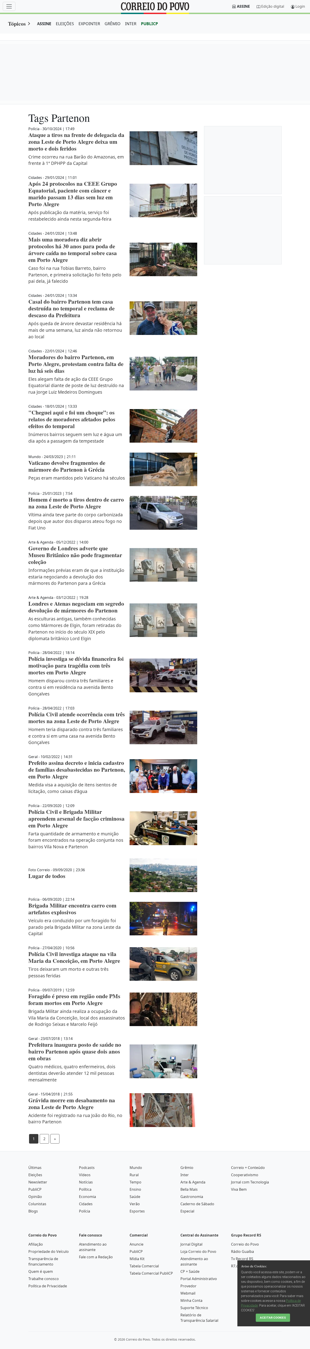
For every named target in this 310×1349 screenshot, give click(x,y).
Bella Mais (189, 1189)
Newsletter (37, 1182)
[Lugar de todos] (163, 875)
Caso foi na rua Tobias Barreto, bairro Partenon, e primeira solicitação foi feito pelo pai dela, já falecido (74, 274)
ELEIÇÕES (65, 23)
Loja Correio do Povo (198, 1251)
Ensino (135, 1189)
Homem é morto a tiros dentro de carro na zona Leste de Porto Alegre (76, 502)
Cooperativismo (244, 1174)
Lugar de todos (46, 876)
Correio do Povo (245, 1244)
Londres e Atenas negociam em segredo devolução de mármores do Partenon (76, 607)
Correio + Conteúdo (248, 1167)
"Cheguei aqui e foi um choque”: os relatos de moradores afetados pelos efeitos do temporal (71, 419)
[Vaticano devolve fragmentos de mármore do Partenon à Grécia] (163, 469)
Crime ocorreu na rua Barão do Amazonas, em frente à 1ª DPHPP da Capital (76, 160)
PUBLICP (149, 23)
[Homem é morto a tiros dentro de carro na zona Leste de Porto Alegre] (163, 513)
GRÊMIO (113, 23)
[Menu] (9, 6)
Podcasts (87, 1167)
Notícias (86, 1182)
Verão (135, 1203)
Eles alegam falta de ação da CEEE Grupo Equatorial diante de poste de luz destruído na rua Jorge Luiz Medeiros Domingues (76, 385)
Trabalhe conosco (43, 1278)
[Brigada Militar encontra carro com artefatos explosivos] (163, 919)
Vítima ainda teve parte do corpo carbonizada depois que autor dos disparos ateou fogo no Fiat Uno (75, 521)
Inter (184, 1174)
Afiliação (35, 1244)
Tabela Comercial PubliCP (151, 1273)
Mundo (136, 1167)
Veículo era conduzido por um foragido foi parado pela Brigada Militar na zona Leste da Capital (74, 927)
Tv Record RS (242, 1258)
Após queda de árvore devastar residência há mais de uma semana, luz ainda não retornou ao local (75, 330)
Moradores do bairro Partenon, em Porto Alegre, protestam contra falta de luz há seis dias (75, 364)
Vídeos (85, 1174)
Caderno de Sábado (197, 1203)
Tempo (135, 1182)
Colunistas (37, 1203)
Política (85, 1189)
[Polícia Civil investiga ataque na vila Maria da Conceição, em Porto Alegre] (163, 964)
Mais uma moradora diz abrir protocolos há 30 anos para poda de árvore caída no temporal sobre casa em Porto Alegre (72, 249)
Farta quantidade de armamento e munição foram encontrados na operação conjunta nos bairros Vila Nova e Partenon (75, 840)
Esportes (137, 1211)
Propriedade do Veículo (48, 1251)
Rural (134, 1174)
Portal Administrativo (198, 1278)
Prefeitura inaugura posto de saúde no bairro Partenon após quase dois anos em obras (74, 1051)
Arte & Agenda (192, 1182)
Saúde (135, 1196)
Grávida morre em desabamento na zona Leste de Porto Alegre (71, 1103)
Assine (243, 6)
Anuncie (136, 1244)
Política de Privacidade (47, 1285)
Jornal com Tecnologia (250, 1182)
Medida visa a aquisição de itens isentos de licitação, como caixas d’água (72, 788)
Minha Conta (191, 1300)
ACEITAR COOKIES (273, 1317)
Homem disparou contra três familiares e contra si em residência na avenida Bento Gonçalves (70, 687)
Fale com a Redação (96, 1256)
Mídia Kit (137, 1258)
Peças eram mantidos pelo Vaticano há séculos (76, 478)
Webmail (187, 1293)
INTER (130, 23)
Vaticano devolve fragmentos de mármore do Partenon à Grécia (66, 466)
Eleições (35, 1174)
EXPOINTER (89, 23)
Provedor (188, 1285)
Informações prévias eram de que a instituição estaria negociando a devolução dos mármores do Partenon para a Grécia (76, 576)
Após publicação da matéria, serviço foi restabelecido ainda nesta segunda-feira (69, 215)
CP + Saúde (189, 1271)
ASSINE (44, 23)
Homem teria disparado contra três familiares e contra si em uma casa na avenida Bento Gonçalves (75, 736)
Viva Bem (239, 1189)
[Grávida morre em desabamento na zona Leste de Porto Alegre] (163, 1110)
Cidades (86, 1203)
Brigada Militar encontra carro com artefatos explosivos (72, 908)
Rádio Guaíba (242, 1251)
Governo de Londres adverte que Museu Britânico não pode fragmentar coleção (75, 555)
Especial (187, 1211)
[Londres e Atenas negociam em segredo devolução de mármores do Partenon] (163, 620)
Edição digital (272, 6)
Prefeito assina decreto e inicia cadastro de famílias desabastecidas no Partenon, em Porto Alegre (76, 770)
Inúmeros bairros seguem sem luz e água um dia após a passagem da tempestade (75, 437)
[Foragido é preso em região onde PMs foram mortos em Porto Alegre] (163, 1009)
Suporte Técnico (194, 1307)
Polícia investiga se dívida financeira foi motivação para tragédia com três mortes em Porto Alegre (76, 665)
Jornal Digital (191, 1244)
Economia (87, 1196)
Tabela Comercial (144, 1266)
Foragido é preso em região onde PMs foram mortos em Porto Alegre (74, 999)
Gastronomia (191, 1196)
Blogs (33, 1211)
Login (300, 6)
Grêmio (186, 1167)
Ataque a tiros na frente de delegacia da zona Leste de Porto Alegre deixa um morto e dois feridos (76, 142)
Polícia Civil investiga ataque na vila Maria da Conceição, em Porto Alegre (74, 957)
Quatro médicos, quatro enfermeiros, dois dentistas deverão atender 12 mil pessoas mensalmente (71, 1073)
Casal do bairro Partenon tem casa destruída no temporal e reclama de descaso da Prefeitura (71, 308)
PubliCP (35, 1189)
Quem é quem (40, 1271)
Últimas (35, 1167)
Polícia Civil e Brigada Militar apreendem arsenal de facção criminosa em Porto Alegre (76, 818)
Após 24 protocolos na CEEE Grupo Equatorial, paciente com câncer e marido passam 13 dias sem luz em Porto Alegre (72, 193)
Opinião (35, 1196)
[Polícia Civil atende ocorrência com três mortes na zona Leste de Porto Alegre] (163, 727)
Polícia (84, 1211)
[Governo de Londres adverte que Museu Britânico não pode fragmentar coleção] (163, 565)
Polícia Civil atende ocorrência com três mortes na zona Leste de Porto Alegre (76, 717)
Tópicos (17, 23)
